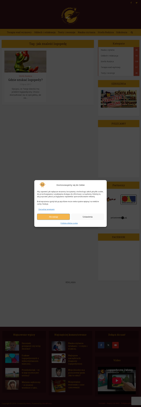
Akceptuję (53, 217)
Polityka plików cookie (69, 223)
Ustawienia (88, 217)
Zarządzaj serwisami (46, 209)
